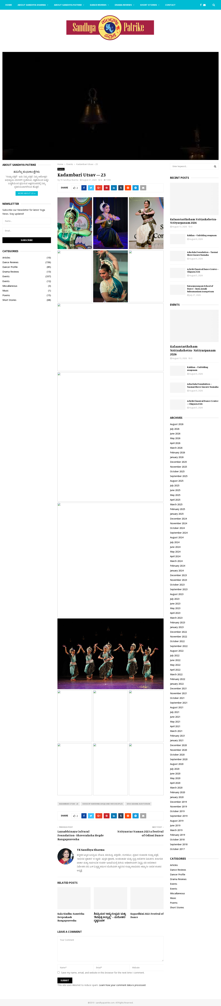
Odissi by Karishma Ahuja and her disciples (102, 804)
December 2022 (178, 631)
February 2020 (177, 792)
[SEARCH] (215, 166)
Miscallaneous (9, 285)
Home (8, 4)
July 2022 (174, 655)
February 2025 (177, 509)
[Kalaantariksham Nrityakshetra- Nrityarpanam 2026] (194, 199)
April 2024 (175, 556)
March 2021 (176, 731)
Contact (170, 4)
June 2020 (175, 773)
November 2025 (178, 466)
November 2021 (178, 693)
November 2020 (178, 749)
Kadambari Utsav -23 (68, 804)
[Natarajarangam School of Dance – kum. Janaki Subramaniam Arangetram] (177, 290)
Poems (6, 295)
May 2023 (175, 608)
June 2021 (175, 716)
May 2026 (175, 438)
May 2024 (175, 551)
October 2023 (177, 584)
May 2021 (175, 721)
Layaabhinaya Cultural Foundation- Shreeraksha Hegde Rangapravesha (80, 835)
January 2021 (177, 740)
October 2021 (177, 698)
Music (5, 290)
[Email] (205, 5)
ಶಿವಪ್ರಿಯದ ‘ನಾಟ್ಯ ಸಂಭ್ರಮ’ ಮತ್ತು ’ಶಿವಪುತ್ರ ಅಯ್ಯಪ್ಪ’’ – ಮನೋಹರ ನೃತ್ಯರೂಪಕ (110, 917)
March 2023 (176, 617)
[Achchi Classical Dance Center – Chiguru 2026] (177, 273)
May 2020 (175, 778)
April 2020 (175, 782)
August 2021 (176, 707)
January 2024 (177, 570)
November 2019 (178, 806)
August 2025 (176, 480)
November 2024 (178, 523)
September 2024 (179, 532)
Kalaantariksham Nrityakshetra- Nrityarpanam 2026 (193, 220)
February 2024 (177, 565)
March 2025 (176, 504)
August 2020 (176, 763)
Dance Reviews (98, 4)
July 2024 (174, 542)
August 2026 (176, 424)
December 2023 (178, 575)
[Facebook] (201, 5)
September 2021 (179, 702)
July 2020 (174, 768)
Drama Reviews (123, 4)
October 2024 (177, 528)
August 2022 (176, 650)
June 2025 (175, 490)
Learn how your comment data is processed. (122, 985)
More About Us (25, 193)
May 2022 (175, 664)
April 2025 (175, 499)
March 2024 (176, 561)
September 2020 (179, 759)
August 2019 (176, 820)
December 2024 (178, 518)
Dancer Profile (10, 266)
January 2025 (177, 513)
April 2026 (175, 443)
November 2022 (178, 636)
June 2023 (175, 603)
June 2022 (175, 660)
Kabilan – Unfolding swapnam (202, 235)
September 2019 (179, 815)
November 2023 (178, 579)
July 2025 (174, 485)
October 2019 (177, 811)
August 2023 (176, 594)
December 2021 (178, 688)
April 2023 (175, 612)
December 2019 (178, 801)
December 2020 (178, 745)
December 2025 (178, 461)
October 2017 (177, 849)
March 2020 (176, 787)
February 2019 (177, 834)
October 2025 (177, 471)
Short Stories (148, 4)
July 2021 (174, 712)
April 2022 (175, 669)
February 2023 (177, 622)
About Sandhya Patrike (68, 4)
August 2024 (176, 537)
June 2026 (175, 433)
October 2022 (177, 641)
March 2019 (176, 830)
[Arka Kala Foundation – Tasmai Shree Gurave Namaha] (177, 256)
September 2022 (179, 646)
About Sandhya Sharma (32, 4)
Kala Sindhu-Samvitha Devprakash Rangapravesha (70, 917)
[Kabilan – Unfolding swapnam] (177, 239)
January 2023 (177, 627)
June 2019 (175, 825)
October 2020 (177, 754)
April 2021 (175, 726)
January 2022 (177, 683)
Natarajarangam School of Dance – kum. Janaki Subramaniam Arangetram (200, 289)
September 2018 (179, 844)
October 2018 (177, 839)
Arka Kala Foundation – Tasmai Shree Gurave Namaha (202, 253)
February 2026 (177, 452)
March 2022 (176, 674)
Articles (6, 257)
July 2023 (174, 598)
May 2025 (175, 495)
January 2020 (177, 797)
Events (61, 169)
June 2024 (175, 546)
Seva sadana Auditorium (138, 804)
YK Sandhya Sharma (69, 180)
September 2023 (179, 589)
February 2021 (177, 735)
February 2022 (177, 679)
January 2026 (177, 457)
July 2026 (174, 428)
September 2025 (179, 476)
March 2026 (176, 447)
